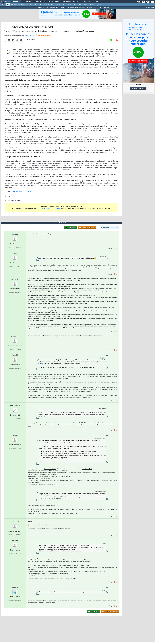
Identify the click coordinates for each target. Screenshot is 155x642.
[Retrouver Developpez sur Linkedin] (153, 7)
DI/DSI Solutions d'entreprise (19, 5)
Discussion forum (139, 88)
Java (52, 5)
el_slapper (15, 336)
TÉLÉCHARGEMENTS (71, 7)
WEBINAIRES (54, 7)
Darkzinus (15, 521)
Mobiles (92, 5)
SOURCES (82, 7)
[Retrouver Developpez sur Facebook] (151, 7)
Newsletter (66, 2)
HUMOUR (106, 7)
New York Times (25, 192)
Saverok (15, 540)
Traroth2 (15, 355)
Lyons (14, 253)
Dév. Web (58, 5)
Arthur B (14, 279)
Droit (90, 2)
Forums (28, 2)
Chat (57, 2)
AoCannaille (15, 405)
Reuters (15, 192)
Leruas (15, 234)
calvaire (15, 587)
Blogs (50, 2)
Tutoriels (37, 2)
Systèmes (99, 5)
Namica (15, 435)
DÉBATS (89, 7)
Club (96, 2)
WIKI (94, 7)
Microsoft (46, 5)
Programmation (72, 5)
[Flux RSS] (146, 7)
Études (83, 2)
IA (36, 5)
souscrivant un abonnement (49, 209)
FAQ (44, 2)
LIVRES (61, 7)
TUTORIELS (40, 7)
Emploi (75, 2)
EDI (64, 5)
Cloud (31, 5)
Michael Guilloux (30, 35)
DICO (99, 7)
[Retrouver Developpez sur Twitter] (149, 7)
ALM (40, 5)
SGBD (80, 5)
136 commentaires (44, 35)
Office (86, 5)
